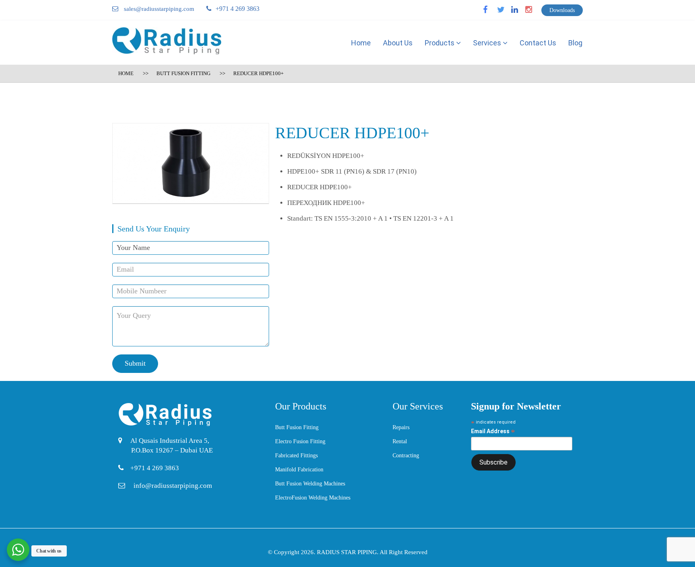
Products (440, 43)
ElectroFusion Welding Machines (312, 498)
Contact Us (538, 43)
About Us (398, 43)
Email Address (493, 432)
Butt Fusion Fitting (183, 73)
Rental (400, 441)
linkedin (519, 12)
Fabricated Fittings (296, 455)
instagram (534, 12)
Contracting (406, 455)
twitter (504, 12)
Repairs (401, 427)
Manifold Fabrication (299, 470)
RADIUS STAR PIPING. (348, 552)
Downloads (562, 10)
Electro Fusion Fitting (300, 441)
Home (361, 43)
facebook (492, 12)
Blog (575, 43)
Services (488, 43)
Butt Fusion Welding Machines (310, 484)
